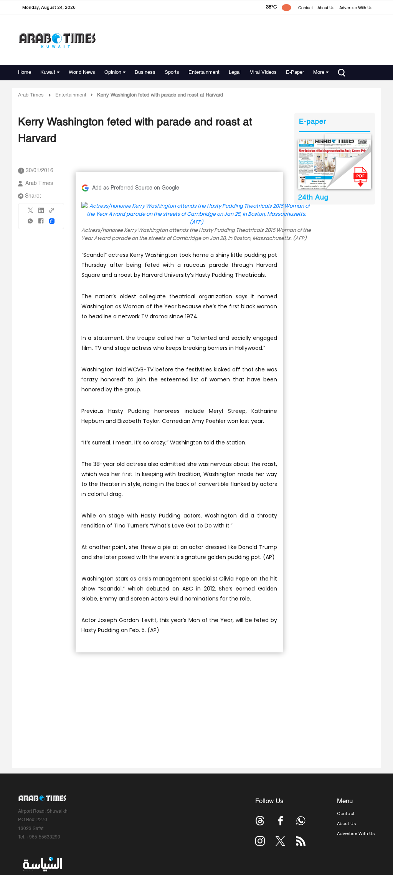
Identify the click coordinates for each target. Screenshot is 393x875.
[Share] (51, 221)
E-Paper (295, 72)
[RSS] (300, 841)
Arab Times (31, 95)
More (318, 72)
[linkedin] (41, 213)
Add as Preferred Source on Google (135, 188)
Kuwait (47, 72)
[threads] (260, 820)
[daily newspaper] (334, 164)
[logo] (57, 40)
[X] (30, 213)
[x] (280, 841)
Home (24, 72)
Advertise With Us (356, 8)
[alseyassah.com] (42, 864)
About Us (326, 8)
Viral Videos (263, 72)
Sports (172, 72)
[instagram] (260, 841)
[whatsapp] (30, 223)
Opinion (112, 72)
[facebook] (41, 223)
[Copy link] (51, 213)
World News (82, 72)
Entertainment (204, 72)
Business (145, 72)
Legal (235, 72)
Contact (305, 8)
